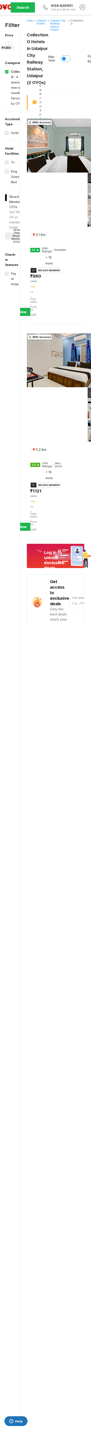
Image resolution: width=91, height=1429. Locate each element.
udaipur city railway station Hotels (58, 25)
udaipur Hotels (42, 22)
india (30, 20)
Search (23, 7)
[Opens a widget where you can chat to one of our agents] (16, 1421)
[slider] (7, 43)
